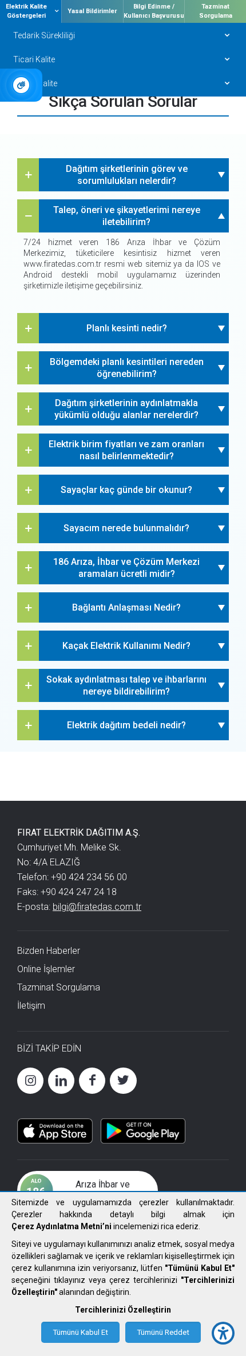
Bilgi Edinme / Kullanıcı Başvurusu (154, 11)
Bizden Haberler (48, 950)
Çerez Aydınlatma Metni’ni (61, 1226)
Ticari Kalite (34, 59)
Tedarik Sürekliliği (44, 35)
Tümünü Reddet (163, 1332)
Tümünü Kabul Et (80, 1332)
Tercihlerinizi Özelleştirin (123, 1309)
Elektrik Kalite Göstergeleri (26, 11)
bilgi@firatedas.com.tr (97, 906)
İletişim (31, 1005)
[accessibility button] (223, 1333)
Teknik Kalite (35, 83)
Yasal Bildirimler (92, 11)
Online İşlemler (46, 969)
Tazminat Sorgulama (215, 11)
